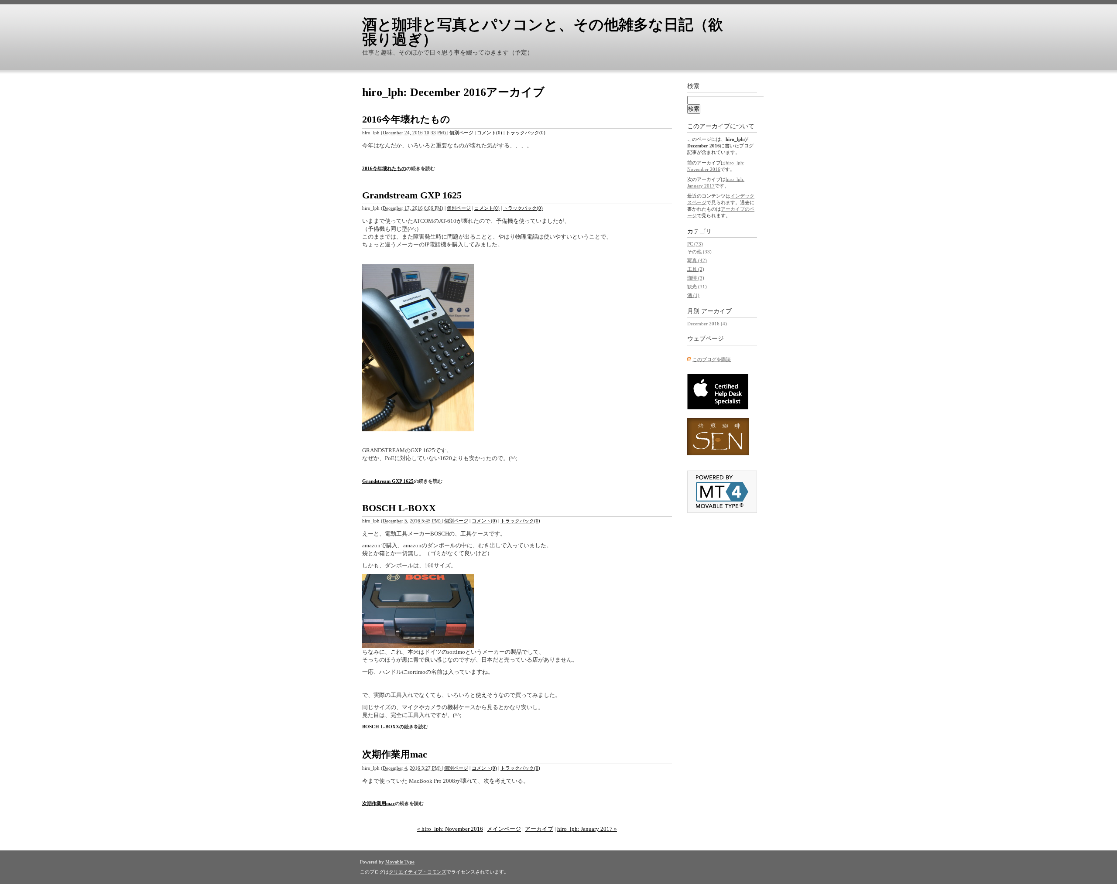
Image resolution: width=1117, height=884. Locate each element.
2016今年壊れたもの (406, 119)
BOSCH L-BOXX (399, 507)
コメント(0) (489, 132)
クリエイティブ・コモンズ (417, 871)
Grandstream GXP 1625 (412, 195)
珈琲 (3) (695, 277)
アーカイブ (539, 829)
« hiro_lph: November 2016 (450, 829)
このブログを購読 (711, 359)
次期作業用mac (394, 754)
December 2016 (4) (707, 323)
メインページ (504, 829)
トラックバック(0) (525, 132)
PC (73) (695, 243)
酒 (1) (693, 295)
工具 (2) (695, 269)
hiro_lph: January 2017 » (587, 829)
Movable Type (400, 861)
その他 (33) (699, 251)
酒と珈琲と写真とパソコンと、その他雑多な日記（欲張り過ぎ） (542, 32)
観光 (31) (697, 286)
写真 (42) (697, 260)
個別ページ (461, 132)
